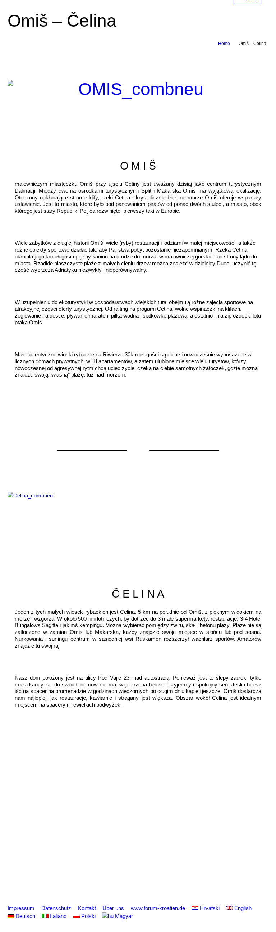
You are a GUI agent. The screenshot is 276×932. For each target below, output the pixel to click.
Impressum (21, 908)
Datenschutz (56, 908)
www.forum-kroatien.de (158, 908)
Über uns (113, 908)
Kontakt (87, 908)
